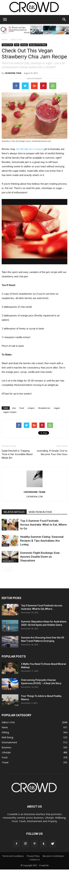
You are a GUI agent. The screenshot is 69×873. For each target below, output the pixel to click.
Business (6, 747)
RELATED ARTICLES (14, 512)
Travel (5, 762)
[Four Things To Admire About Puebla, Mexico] (10, 700)
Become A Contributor (53, 856)
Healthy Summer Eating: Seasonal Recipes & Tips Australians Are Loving (41, 540)
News (5, 727)
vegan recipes (9, 412)
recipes (31, 408)
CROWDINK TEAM (13, 73)
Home (5, 39)
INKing (5, 732)
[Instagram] (25, 843)
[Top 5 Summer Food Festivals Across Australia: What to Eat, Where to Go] (10, 524)
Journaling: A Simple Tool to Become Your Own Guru (52, 452)
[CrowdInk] (34, 8)
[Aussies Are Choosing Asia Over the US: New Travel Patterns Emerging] (10, 641)
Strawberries (44, 408)
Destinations (8, 561)
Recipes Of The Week (38, 45)
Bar (4, 529)
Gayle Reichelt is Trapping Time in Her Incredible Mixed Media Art (17, 454)
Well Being (7, 737)
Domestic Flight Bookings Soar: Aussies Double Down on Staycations (40, 556)
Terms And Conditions (13, 856)
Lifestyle (6, 752)
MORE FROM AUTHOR (40, 512)
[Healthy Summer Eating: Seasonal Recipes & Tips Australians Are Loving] (10, 540)
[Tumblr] (43, 843)
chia (14, 408)
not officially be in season (29, 149)
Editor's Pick (16, 39)
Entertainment (9, 742)
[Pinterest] (34, 843)
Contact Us (34, 859)
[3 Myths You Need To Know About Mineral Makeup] (10, 668)
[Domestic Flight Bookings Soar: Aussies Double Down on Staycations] (10, 556)
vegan (57, 408)
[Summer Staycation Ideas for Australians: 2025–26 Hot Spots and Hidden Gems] (10, 625)
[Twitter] (52, 843)
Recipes (24, 45)
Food (16, 45)
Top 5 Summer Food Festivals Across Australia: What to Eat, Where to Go (43, 524)
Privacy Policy (33, 856)
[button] (64, 19)
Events (5, 545)
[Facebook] (16, 843)
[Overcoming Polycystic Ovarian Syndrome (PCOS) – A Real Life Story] (10, 684)
